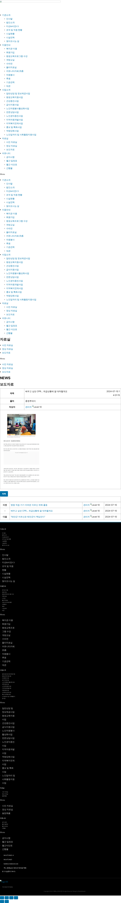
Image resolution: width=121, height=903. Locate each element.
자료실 (5, 138)
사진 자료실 (11, 142)
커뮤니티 (6, 153)
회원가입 (10, 52)
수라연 (9, 63)
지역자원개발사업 (14, 119)
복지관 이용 (11, 48)
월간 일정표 (11, 161)
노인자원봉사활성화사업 (17, 108)
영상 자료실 (11, 146)
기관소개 (6, 15)
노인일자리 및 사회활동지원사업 (21, 134)
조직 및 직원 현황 (14, 30)
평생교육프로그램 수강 (17, 56)
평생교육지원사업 (14, 97)
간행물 (9, 168)
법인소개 (10, 22)
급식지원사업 (12, 104)
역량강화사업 (12, 131)
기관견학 (10, 82)
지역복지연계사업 (14, 123)
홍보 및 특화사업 (14, 127)
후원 (8, 78)
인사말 (9, 19)
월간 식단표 (11, 164)
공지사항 (10, 157)
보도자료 (10, 149)
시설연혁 (10, 37)
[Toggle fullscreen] (11, 897)
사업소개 (6, 90)
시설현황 (10, 33)
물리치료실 (11, 67)
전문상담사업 (12, 112)
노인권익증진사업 (14, 116)
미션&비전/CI (12, 26)
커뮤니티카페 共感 (14, 71)
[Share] (7, 897)
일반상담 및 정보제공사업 (18, 93)
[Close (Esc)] (2, 897)
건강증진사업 (12, 101)
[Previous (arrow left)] (2, 901)
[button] (28, 407)
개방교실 (10, 60)
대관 (8, 86)
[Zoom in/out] (16, 897)
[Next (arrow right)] (7, 901)
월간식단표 (5, 826)
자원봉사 (10, 75)
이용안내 (6, 45)
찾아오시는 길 (12, 41)
